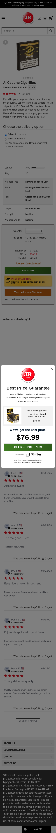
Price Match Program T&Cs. (31, 462)
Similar (20, 394)
